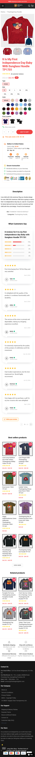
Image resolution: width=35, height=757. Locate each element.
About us (4, 690)
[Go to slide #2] (17, 51)
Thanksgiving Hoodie (14, 12)
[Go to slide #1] (7, 51)
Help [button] (31, 754)
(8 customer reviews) (17, 74)
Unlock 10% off (4, 748)
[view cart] (32, 6)
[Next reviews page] (31, 424)
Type (3, 81)
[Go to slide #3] (27, 51)
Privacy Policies (6, 695)
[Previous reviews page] (21, 424)
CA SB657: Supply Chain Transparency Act (14, 700)
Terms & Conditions (7, 692)
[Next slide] (31, 30)
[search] (29, 6)
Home (3, 12)
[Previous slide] (4, 30)
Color (4, 97)
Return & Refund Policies (8, 715)
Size (3, 87)
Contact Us (4, 717)
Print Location (6, 116)
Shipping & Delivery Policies (9, 709)
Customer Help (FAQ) (7, 720)
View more (17, 565)
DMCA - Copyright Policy (8, 698)
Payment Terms (6, 712)
